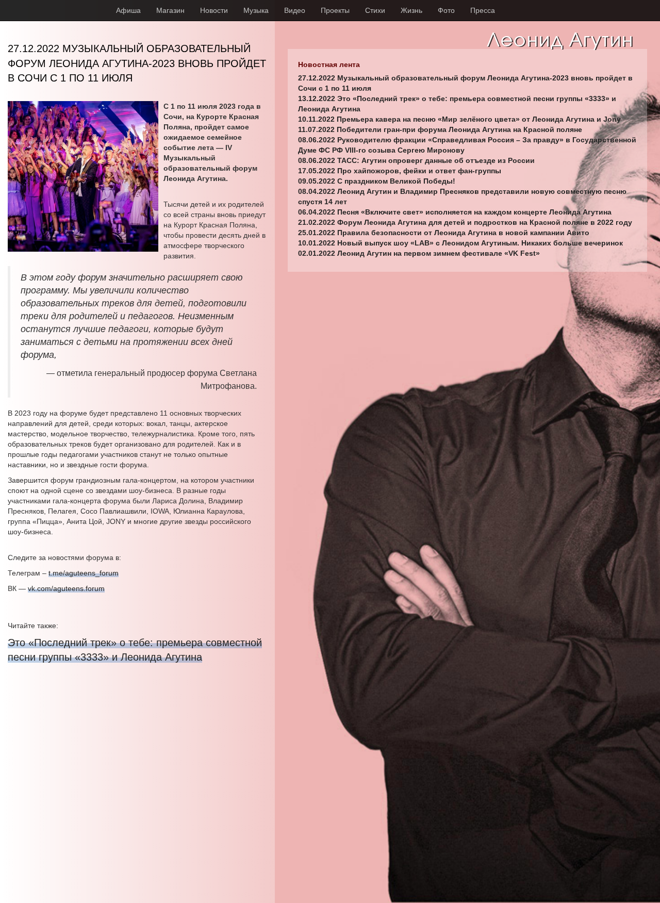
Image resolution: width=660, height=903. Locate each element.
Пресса (482, 10)
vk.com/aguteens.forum (66, 588)
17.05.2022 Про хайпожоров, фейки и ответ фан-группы (399, 171)
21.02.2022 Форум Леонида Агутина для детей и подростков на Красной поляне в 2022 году (465, 222)
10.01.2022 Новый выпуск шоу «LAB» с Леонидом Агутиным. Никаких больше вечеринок (460, 243)
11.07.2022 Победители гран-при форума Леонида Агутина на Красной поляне (440, 129)
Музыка (256, 10)
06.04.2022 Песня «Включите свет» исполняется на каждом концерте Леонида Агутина (455, 212)
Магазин (170, 10)
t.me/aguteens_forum (83, 573)
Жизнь (411, 10)
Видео (294, 10)
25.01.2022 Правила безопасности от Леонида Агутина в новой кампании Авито (443, 232)
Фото (446, 10)
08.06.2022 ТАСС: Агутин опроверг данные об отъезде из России (416, 160)
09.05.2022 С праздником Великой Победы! (376, 181)
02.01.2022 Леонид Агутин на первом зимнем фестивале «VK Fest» (419, 253)
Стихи (375, 10)
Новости (214, 10)
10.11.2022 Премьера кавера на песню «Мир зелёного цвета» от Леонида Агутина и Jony (459, 119)
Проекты (335, 10)
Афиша (128, 10)
